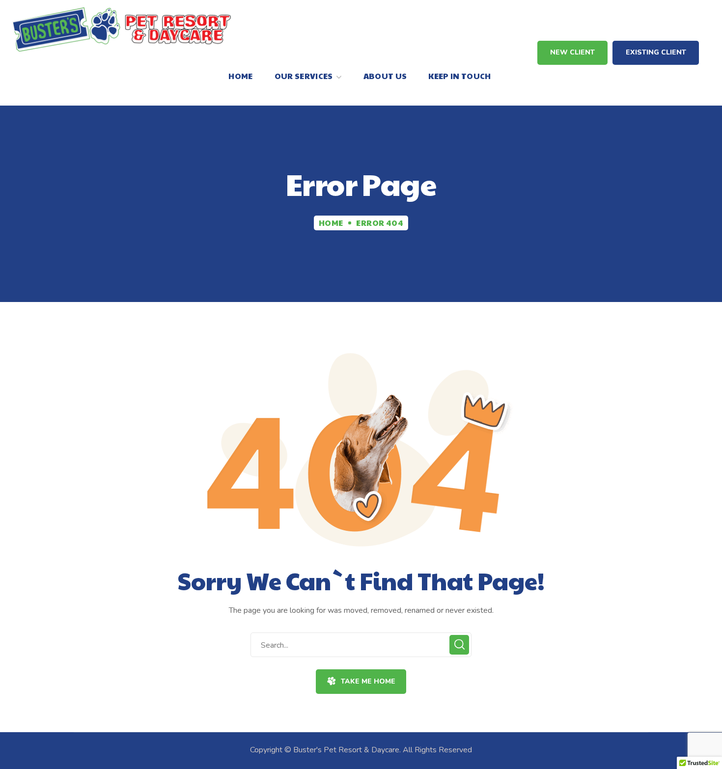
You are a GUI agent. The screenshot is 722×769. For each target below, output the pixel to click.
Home (331, 222)
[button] (572, 52)
